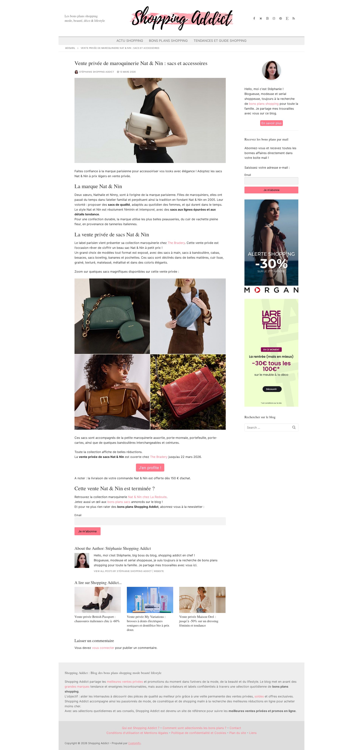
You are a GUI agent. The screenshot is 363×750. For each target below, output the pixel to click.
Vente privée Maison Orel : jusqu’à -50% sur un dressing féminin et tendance (198, 620)
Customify (134, 743)
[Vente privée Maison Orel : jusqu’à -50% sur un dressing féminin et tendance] (202, 600)
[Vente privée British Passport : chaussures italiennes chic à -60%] (97, 600)
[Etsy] (287, 18)
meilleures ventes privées (125, 681)
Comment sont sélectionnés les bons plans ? (194, 728)
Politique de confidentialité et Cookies (198, 733)
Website (159, 571)
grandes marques (77, 686)
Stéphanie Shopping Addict (96, 72)
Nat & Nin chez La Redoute (147, 497)
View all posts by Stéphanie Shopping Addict (123, 571)
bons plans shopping (264, 103)
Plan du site (237, 733)
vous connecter (103, 648)
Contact (235, 728)
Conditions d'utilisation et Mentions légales (137, 733)
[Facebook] (254, 18)
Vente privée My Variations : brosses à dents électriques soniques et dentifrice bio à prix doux (148, 623)
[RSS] (293, 18)
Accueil (70, 48)
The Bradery (176, 243)
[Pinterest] (280, 18)
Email (77, 515)
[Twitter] (261, 18)
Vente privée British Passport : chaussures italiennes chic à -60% (97, 618)
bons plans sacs (118, 502)
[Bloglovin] (267, 18)
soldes (259, 696)
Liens (253, 733)
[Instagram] (274, 18)
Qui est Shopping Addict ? (140, 728)
